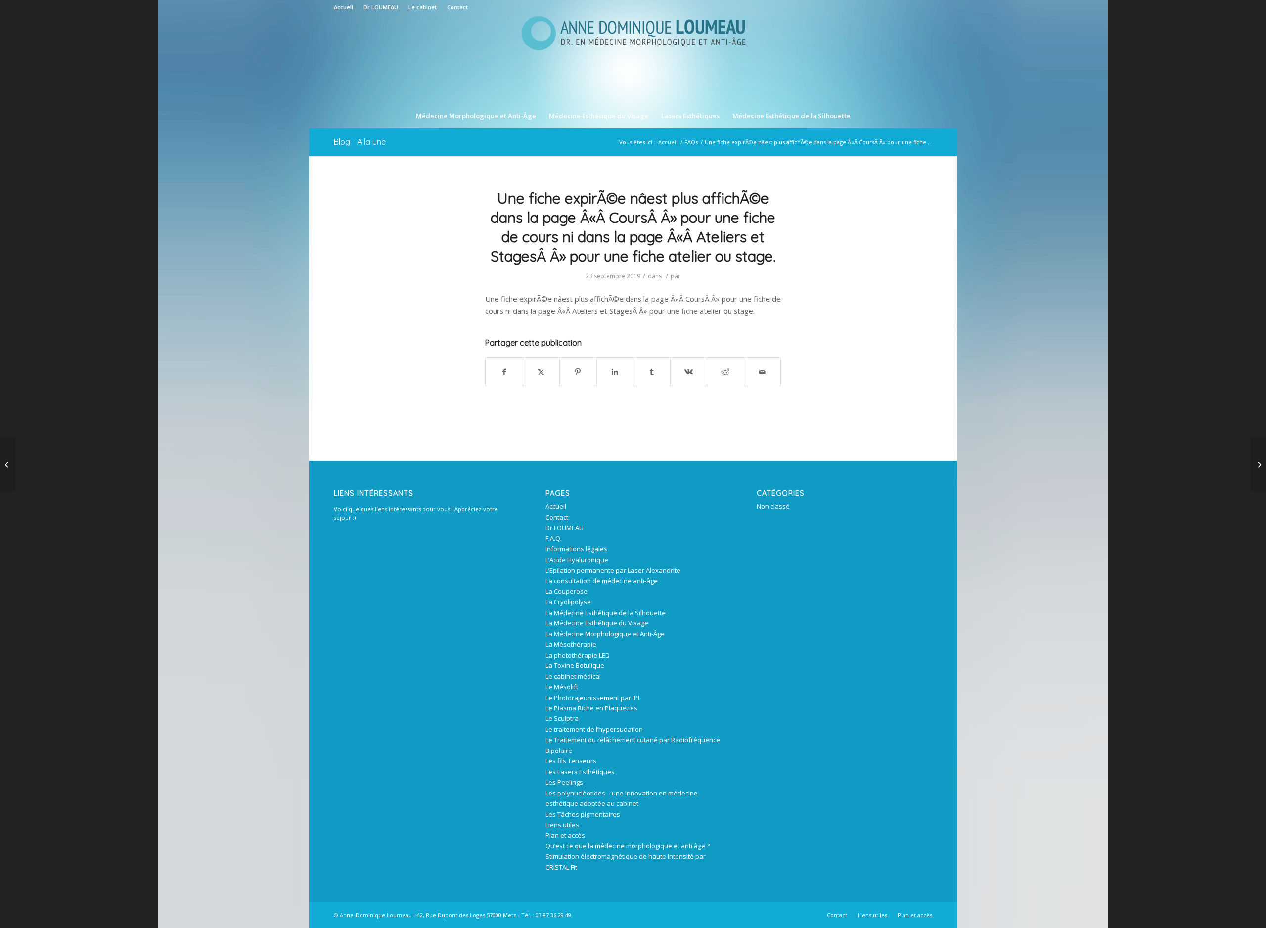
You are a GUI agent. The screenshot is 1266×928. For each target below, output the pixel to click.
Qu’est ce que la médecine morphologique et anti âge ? (627, 845)
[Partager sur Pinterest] (578, 372)
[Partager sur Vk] (689, 372)
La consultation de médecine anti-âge (601, 580)
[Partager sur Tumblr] (651, 372)
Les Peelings (564, 782)
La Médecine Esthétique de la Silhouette (605, 612)
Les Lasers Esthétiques (580, 771)
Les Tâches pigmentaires (582, 814)
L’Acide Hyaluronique (576, 559)
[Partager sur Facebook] (504, 372)
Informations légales (576, 548)
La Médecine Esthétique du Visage (596, 623)
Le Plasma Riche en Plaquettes (591, 708)
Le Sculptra (562, 718)
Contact (457, 7)
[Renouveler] (7, 464)
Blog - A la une (360, 142)
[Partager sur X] (541, 372)
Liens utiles (562, 824)
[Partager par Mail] (762, 372)
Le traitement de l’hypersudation (594, 729)
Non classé (773, 506)
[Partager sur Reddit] (725, 372)
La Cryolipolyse (568, 601)
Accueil (343, 7)
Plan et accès (565, 835)
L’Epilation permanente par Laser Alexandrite (612, 570)
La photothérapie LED (577, 655)
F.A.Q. (553, 538)
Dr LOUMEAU (380, 7)
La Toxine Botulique (574, 665)
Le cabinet (422, 7)
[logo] (633, 58)
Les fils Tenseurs (570, 760)
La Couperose (566, 591)
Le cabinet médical (573, 676)
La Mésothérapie (570, 644)
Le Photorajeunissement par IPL (593, 697)
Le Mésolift (561, 686)
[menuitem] (346, 7)
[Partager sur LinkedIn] (615, 372)
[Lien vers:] (1258, 464)
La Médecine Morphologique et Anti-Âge (605, 633)
